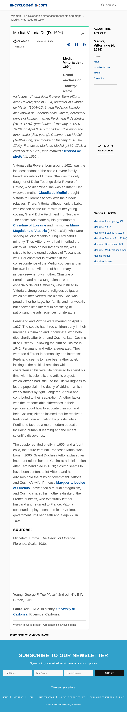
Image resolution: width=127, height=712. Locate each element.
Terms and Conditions (102, 697)
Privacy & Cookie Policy (72, 697)
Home (5, 697)
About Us (18, 697)
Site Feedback (46, 697)
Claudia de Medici (53, 193)
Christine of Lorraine (29, 225)
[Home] (28, 5)
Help (31, 697)
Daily (122, 697)
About (102, 67)
